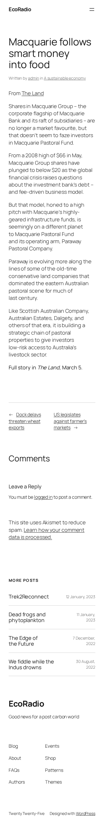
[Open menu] (91, 9)
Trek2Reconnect (29, 596)
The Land (33, 93)
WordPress (85, 813)
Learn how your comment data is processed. (46, 533)
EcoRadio (20, 9)
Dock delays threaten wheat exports (25, 421)
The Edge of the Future (23, 641)
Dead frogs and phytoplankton (27, 617)
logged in (43, 497)
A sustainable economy (65, 78)
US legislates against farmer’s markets (70, 421)
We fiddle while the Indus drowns (31, 664)
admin (33, 78)
